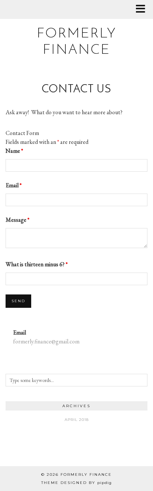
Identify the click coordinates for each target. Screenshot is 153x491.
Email (14, 185)
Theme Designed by (76, 482)
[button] (143, 9)
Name (14, 151)
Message (17, 220)
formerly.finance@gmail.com (46, 341)
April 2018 (77, 419)
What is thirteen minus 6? (37, 264)
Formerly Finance (86, 474)
